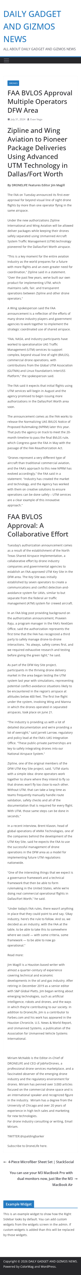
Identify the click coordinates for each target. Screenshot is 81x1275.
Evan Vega (36, 119)
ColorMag (27, 1267)
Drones (13, 83)
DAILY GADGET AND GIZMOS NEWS (32, 26)
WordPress (48, 1267)
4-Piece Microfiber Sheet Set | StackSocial (41, 1162)
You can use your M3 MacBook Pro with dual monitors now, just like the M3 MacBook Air (41, 1178)
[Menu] (6, 60)
